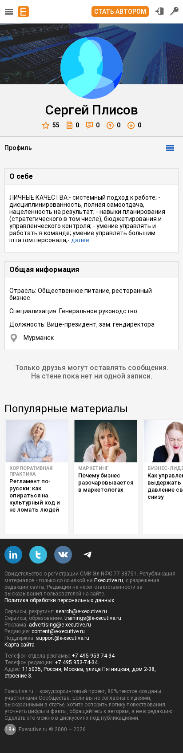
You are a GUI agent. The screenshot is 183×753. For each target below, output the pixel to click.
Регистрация (174, 11)
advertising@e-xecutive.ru (60, 625)
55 (56, 125)
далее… (82, 240)
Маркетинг (93, 468)
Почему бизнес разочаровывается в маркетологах (105, 482)
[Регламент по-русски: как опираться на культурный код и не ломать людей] (36, 441)
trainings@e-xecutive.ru (92, 618)
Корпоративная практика (30, 471)
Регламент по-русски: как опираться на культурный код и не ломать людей (34, 495)
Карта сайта (19, 645)
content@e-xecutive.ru (58, 631)
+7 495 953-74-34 (93, 656)
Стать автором (120, 11)
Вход (159, 11)
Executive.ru (108, 580)
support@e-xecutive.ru (62, 638)
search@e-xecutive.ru (81, 611)
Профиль (18, 147)
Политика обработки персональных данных (59, 600)
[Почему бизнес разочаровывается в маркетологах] (106, 441)
